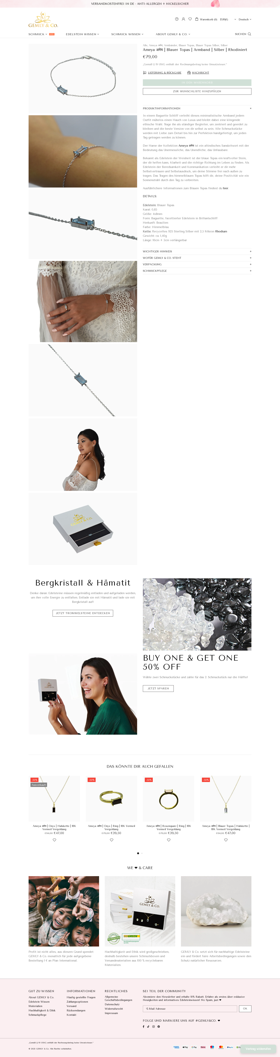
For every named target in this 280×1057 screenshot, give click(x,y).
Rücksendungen (76, 1010)
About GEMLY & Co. (41, 997)
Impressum (111, 1013)
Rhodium (221, 231)
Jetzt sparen (158, 688)
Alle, (145, 45)
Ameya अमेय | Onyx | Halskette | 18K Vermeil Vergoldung (54, 828)
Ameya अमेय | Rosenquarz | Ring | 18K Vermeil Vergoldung (168, 828)
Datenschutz (112, 1004)
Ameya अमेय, (156, 45)
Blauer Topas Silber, (208, 45)
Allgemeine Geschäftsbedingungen (118, 998)
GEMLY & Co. (43, 19)
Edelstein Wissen (39, 1001)
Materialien (35, 1006)
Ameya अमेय (186, 145)
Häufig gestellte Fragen (81, 997)
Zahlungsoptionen (77, 1001)
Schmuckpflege (37, 1014)
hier (225, 188)
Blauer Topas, (187, 45)
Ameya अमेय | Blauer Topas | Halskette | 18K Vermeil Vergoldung (226, 828)
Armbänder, (171, 45)
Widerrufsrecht (114, 1008)
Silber (224, 45)
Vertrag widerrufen (258, 1049)
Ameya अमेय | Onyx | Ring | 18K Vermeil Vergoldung (111, 828)
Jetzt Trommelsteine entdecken (83, 613)
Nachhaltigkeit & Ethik (42, 1010)
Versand (71, 1006)
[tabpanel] (54, 813)
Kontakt (71, 1014)
